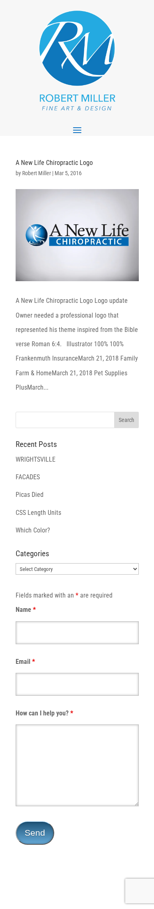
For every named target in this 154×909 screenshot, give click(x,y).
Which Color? (33, 530)
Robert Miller (36, 173)
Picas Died (30, 494)
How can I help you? (44, 713)
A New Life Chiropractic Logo (54, 163)
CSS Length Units (38, 513)
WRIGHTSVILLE (35, 459)
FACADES (28, 477)
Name (26, 610)
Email (25, 661)
